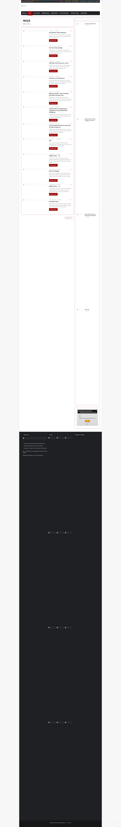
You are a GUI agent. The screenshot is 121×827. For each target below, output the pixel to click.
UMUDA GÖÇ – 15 (54, 156)
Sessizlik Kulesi (53, 201)
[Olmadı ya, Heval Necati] (35, 83)
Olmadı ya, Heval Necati (57, 78)
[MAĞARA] (69, 674)
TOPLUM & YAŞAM (75, 13)
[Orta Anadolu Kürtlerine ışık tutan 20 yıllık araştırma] (35, 130)
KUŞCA (61, 1)
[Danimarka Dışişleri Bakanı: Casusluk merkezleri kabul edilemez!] (60, 439)
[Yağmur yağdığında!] (93, 448)
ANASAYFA (24, 13)
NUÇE (29, 13)
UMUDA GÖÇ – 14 (54, 186)
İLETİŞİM (96, 1)
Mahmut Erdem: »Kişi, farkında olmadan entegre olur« (59, 94)
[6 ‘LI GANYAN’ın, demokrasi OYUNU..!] (52, 579)
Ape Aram (87, 309)
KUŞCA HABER (36, 13)
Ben (50, 140)
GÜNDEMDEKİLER (45, 13)
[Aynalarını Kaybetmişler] (80, 70)
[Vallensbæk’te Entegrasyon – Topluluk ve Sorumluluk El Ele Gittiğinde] (35, 113)
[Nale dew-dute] (77, 448)
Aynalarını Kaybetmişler (90, 23)
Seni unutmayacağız (55, 48)
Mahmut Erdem (52, 154)
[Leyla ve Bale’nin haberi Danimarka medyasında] (80, 261)
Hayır (80, 416)
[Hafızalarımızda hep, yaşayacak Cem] (69, 769)
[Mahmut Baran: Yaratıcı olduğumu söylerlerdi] (80, 165)
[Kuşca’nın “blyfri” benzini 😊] (85, 441)
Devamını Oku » (53, 40)
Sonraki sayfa (68, 217)
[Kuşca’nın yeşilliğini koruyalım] (77, 441)
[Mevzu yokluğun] (35, 175)
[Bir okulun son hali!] (85, 448)
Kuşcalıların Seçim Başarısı (57, 32)
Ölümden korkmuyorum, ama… (59, 63)
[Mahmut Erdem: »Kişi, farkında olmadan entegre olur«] (35, 98)
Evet (80, 415)
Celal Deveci (52, 61)
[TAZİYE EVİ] (60, 674)
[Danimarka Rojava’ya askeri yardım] (52, 674)
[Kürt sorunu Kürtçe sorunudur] (60, 769)
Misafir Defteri (83, 1)
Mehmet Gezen (52, 138)
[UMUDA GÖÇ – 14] (35, 191)
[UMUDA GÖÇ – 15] (35, 160)
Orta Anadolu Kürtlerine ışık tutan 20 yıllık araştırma (60, 126)
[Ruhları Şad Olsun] (52, 769)
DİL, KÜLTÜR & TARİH (63, 13)
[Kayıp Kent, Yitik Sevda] (60, 579)
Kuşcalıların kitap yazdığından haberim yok (87, 418)
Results (87, 423)
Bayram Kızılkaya (53, 46)
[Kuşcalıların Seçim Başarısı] (35, 37)
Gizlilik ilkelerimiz (90, 1)
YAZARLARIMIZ (83, 13)
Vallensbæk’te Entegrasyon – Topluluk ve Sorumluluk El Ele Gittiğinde (58, 110)
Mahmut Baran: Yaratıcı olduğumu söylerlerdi (90, 119)
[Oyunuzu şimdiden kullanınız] (69, 484)
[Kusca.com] (23, 6)
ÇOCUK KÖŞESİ (75, 1)
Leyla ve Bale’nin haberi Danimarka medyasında (90, 215)
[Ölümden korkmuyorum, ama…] (35, 67)
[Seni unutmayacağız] (35, 52)
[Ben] (35, 145)
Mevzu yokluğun (54, 171)
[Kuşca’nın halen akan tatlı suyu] (93, 441)
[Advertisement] (74, 7)
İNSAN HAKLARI (54, 13)
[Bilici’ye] (69, 579)
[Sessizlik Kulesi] (35, 206)
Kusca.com (52, 30)
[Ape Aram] (80, 356)
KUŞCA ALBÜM (68, 1)
